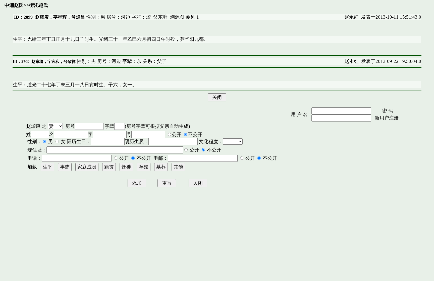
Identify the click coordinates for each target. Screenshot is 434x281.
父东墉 (160, 17)
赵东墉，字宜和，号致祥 (53, 61)
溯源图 (177, 17)
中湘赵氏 (14, 5)
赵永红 (351, 17)
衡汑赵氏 (38, 5)
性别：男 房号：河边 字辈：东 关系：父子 (121, 61)
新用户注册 (387, 118)
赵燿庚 (33, 126)
